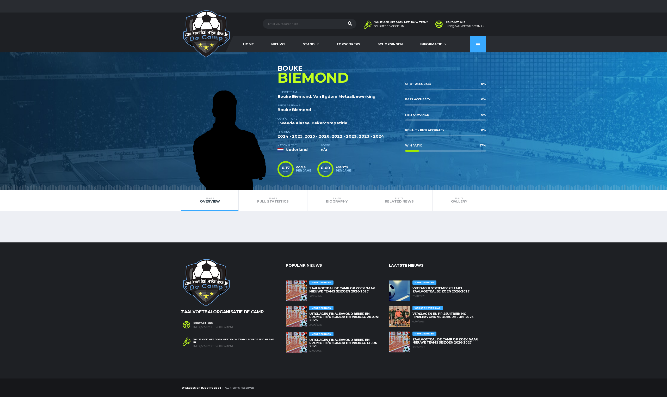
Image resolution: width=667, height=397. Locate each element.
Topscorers (348, 44)
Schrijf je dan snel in (389, 26)
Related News (399, 200)
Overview (210, 200)
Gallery (459, 200)
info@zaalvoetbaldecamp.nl (466, 26)
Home (248, 44)
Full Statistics (272, 200)
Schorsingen (390, 44)
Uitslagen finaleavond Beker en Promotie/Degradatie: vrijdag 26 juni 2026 (344, 317)
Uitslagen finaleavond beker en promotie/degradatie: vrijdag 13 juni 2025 (343, 343)
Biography (337, 200)
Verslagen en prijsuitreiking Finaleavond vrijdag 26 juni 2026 (442, 315)
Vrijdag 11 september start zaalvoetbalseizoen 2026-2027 (441, 289)
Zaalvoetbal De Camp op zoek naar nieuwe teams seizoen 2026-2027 (342, 289)
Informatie (431, 44)
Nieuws (278, 44)
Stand (309, 44)
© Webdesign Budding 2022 (201, 387)
